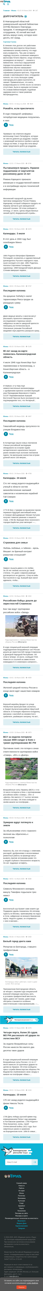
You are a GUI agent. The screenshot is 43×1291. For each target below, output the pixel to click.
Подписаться (35, 1162)
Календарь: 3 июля (14, 233)
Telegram (21, 1228)
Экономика (21, 1198)
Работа (21, 1188)
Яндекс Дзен (21, 1223)
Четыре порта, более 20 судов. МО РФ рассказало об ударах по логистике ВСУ (21, 1035)
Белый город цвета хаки (17, 941)
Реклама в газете (21, 1216)
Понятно (21, 1287)
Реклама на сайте (21, 1213)
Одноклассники (21, 1226)
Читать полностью (21, 152)
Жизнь (13, 10)
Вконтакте (21, 1221)
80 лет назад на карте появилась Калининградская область (19, 354)
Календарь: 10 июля (14, 1094)
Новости (21, 1186)
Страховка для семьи (15, 542)
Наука (21, 1208)
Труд (11, 125)
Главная (6, 10)
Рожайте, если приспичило (18, 108)
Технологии (21, 1211)
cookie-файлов (32, 1283)
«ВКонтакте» (22, 642)
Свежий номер (21, 1183)
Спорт (21, 1203)
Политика (21, 1196)
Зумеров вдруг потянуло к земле (18, 824)
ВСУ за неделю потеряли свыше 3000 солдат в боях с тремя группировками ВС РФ (19, 740)
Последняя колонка (14, 290)
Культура (21, 1201)
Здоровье (21, 1206)
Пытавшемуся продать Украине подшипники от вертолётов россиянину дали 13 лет (21, 171)
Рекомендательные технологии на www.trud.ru (21, 1218)
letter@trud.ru (14, 1276)
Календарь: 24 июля (14, 478)
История (21, 1191)
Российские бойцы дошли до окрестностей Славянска (20, 602)
